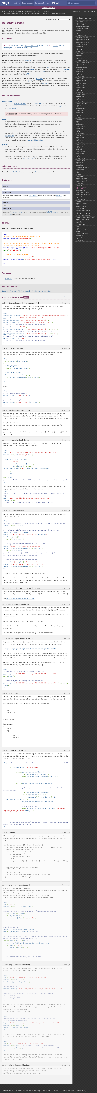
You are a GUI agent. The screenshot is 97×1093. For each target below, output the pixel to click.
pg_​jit (77, 122)
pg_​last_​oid (79, 128)
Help (47, 3)
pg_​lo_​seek (79, 147)
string (55, 45)
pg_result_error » (89, 11)
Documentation (27, 3)
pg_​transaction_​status (83, 229)
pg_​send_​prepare (81, 206)
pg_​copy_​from (80, 49)
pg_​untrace (79, 236)
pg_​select (79, 201)
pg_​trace (78, 226)
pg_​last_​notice (80, 126)
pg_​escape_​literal (81, 65)
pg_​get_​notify (80, 110)
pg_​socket (79, 222)
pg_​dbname (79, 53)
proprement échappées (35, 140)
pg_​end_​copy (80, 58)
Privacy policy (81, 1091)
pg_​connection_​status (82, 42)
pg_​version (79, 240)
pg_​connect (79, 33)
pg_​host (78, 117)
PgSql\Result (22, 48)
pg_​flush (78, 106)
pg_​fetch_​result (81, 83)
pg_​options (79, 165)
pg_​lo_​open (79, 140)
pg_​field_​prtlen (80, 94)
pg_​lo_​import (80, 138)
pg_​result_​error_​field (82, 192)
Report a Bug (46, 291)
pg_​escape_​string (81, 67)
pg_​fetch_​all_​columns (82, 74)
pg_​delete (79, 56)
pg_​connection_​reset (82, 40)
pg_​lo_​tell (79, 149)
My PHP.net (46, 1091)
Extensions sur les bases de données (37, 11)
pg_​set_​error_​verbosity (83, 220)
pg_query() (27, 60)
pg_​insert (79, 119)
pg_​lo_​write (79, 156)
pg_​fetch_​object (81, 81)
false (30, 48)
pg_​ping (78, 172)
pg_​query (79, 185)
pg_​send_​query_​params (83, 210)
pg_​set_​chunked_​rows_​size (84, 213)
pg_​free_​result (80, 108)
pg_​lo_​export (80, 135)
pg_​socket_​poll (80, 224)
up (3, 303)
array (5, 48)
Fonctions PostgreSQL (58, 13)
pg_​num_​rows (80, 163)
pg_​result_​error (80, 190)
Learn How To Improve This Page (13, 291)
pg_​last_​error (80, 124)
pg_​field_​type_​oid (81, 103)
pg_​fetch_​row (80, 85)
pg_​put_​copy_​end (81, 181)
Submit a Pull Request (32, 291)
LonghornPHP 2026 (48, 7)
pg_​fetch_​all (80, 72)
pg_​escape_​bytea (81, 60)
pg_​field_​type (80, 101)
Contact (55, 1091)
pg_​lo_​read (79, 142)
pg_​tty (78, 231)
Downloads (16, 3)
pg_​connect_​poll (81, 35)
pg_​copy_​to (79, 51)
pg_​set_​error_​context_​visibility (85, 217)
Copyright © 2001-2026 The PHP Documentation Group (21, 1091)
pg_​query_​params (81, 188)
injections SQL (9, 135)
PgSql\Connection (31, 45)
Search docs (75, 3)
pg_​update (79, 238)
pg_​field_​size (80, 97)
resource (59, 195)
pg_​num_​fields (80, 160)
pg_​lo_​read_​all (80, 144)
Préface (4, 11)
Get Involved (39, 3)
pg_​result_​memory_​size (83, 195)
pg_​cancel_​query (81, 24)
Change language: (51, 19)
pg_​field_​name (80, 90)
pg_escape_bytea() (28, 158)
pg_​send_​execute (81, 204)
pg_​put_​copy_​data (81, 179)
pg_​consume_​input (82, 44)
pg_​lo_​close (79, 131)
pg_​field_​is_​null (81, 87)
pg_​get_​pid (79, 113)
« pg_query (76, 11)
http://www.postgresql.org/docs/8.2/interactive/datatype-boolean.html (30, 649)
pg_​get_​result (80, 115)
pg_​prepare (79, 176)
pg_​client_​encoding (82, 28)
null (43, 72)
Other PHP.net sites (67, 1091)
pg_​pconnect (80, 169)
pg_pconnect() (11, 108)
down (6, 303)
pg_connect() (63, 106)
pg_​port (78, 174)
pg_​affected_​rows (81, 21)
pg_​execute (79, 69)
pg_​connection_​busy (82, 37)
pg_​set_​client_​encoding (83, 215)
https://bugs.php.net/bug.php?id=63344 (20, 598)
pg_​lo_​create (80, 133)
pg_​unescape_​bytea (82, 233)
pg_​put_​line (79, 183)
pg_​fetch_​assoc (81, 78)
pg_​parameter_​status (82, 167)
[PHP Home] (5, 3)
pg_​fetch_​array (80, 76)
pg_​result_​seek (80, 197)
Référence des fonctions (16, 11)
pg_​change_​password (82, 26)
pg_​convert (79, 46)
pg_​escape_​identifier (82, 62)
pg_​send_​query (80, 208)
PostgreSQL (46, 13)
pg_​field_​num (80, 92)
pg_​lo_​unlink (80, 154)
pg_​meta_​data (80, 158)
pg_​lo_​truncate (80, 151)
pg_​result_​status (81, 199)
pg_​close (78, 31)
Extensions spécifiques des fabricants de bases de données (22, 13)
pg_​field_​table (80, 99)
